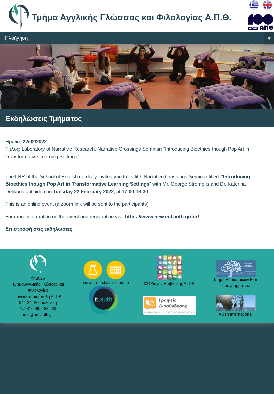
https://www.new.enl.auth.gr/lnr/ (162, 216)
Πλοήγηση (138, 38)
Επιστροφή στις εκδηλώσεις (38, 229)
